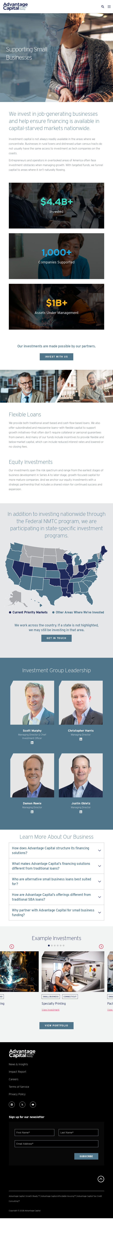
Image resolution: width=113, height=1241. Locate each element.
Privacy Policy (17, 1094)
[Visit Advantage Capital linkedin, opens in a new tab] (12, 1105)
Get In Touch (56, 638)
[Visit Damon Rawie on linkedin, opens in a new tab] (32, 812)
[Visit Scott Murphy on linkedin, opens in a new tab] (32, 743)
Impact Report (17, 1071)
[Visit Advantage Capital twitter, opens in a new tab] (22, 1105)
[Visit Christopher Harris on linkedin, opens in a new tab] (81, 740)
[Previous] (12, 947)
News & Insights (18, 1064)
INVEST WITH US (56, 356)
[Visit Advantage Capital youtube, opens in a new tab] (33, 1105)
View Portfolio (56, 1025)
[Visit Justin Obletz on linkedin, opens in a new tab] (81, 812)
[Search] (86, 6)
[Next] (101, 947)
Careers (13, 1079)
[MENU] (109, 6)
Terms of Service (19, 1086)
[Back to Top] (101, 1179)
